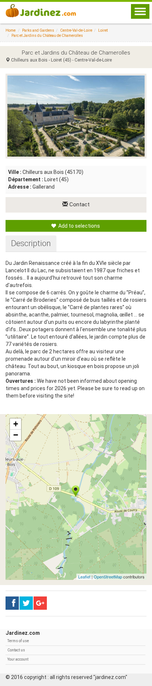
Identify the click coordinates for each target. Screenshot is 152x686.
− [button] (15, 435)
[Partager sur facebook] (12, 603)
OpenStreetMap (108, 577)
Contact (79, 204)
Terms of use (18, 641)
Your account (17, 659)
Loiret (103, 30)
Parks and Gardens (38, 30)
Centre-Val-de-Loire (76, 30)
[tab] (31, 243)
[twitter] (40, 603)
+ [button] (15, 423)
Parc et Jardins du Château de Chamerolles (47, 36)
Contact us (16, 650)
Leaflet (84, 577)
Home (10, 30)
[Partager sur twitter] (26, 603)
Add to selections (78, 226)
